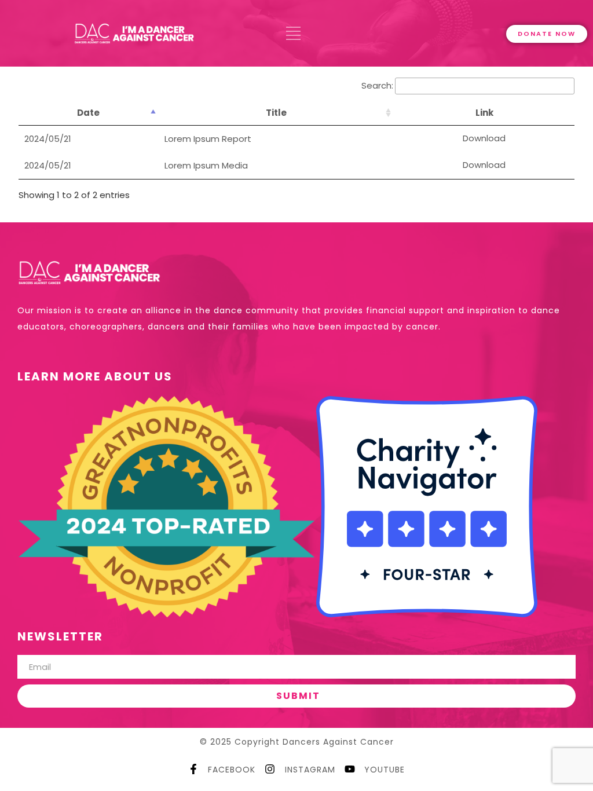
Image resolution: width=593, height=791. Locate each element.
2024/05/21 (47, 139)
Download (484, 138)
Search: (377, 85)
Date (88, 113)
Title (276, 113)
